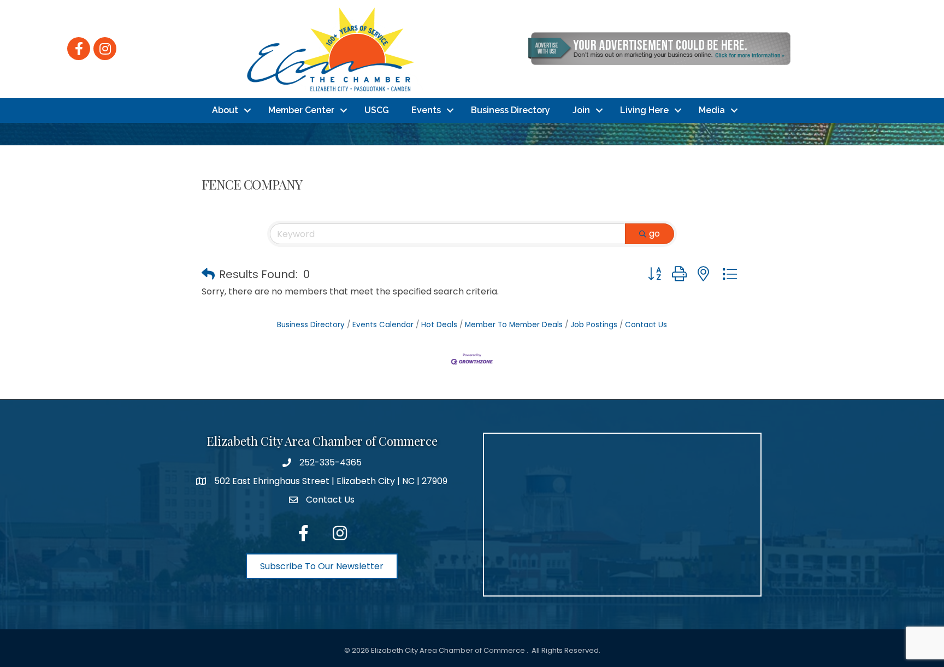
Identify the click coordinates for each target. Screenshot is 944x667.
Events (426, 110)
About (225, 110)
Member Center (301, 110)
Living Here (644, 110)
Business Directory (510, 110)
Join (581, 110)
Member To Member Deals (514, 325)
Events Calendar (383, 325)
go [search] (654, 233)
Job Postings (593, 325)
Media (712, 110)
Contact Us (646, 325)
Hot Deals (439, 325)
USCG (376, 110)
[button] (208, 274)
